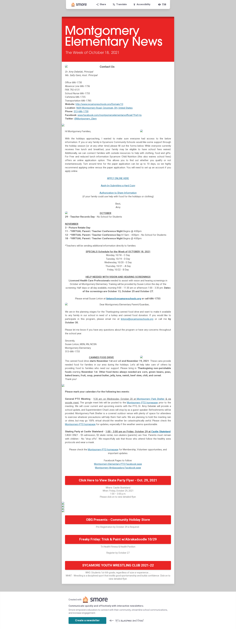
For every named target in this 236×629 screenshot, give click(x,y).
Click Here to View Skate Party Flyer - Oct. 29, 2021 (118, 480)
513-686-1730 (81, 111)
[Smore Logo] (79, 4)
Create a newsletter (87, 620)
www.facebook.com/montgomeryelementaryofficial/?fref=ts (110, 115)
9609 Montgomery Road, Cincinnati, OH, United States (104, 107)
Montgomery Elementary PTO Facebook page (118, 464)
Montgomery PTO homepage (142, 402)
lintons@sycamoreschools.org (123, 298)
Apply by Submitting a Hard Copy (118, 185)
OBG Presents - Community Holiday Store (118, 520)
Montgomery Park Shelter (150, 398)
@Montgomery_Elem (85, 118)
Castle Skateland (160, 431)
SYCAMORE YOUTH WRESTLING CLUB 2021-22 (118, 565)
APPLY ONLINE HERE (118, 178)
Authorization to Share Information (118, 192)
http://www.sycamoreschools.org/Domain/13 (99, 104)
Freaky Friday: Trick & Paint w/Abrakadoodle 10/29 (118, 539)
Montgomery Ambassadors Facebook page (118, 467)
